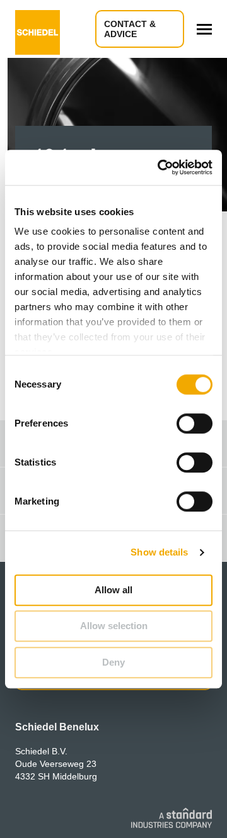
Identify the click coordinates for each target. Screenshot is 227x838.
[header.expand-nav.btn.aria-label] (204, 29)
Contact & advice (130, 29)
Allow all (113, 589)
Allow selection (114, 625)
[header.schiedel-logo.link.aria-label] (37, 29)
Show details (159, 552)
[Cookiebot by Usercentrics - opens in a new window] (160, 167)
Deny (113, 662)
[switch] (194, 423)
